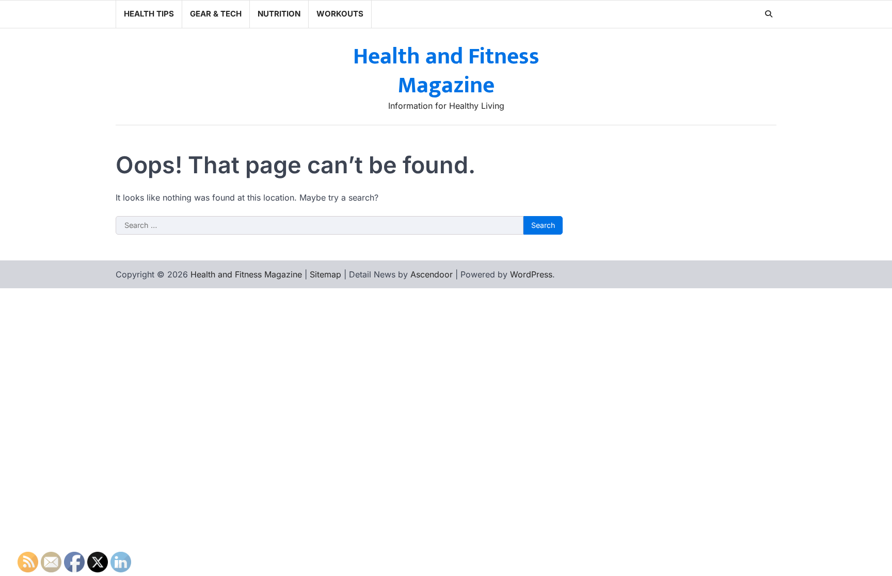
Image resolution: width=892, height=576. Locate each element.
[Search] (768, 14)
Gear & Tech (216, 14)
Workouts (339, 14)
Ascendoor (431, 274)
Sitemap (325, 274)
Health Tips (149, 14)
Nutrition (279, 14)
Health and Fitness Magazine (446, 71)
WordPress (531, 274)
